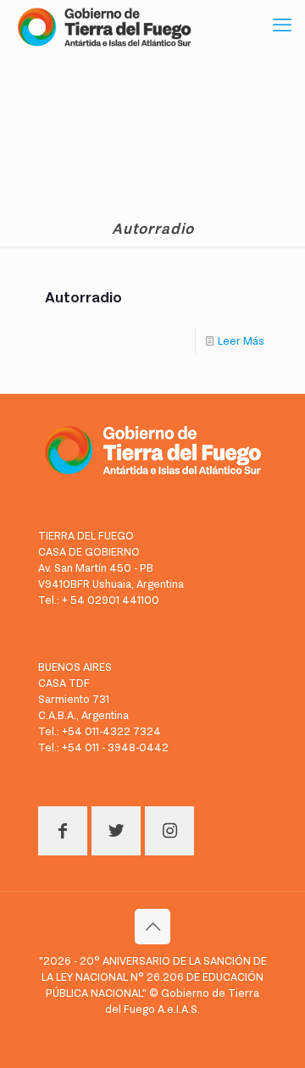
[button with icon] (62, 830)
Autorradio (83, 297)
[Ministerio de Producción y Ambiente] (104, 25)
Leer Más (241, 341)
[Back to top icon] (152, 926)
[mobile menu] (282, 25)
